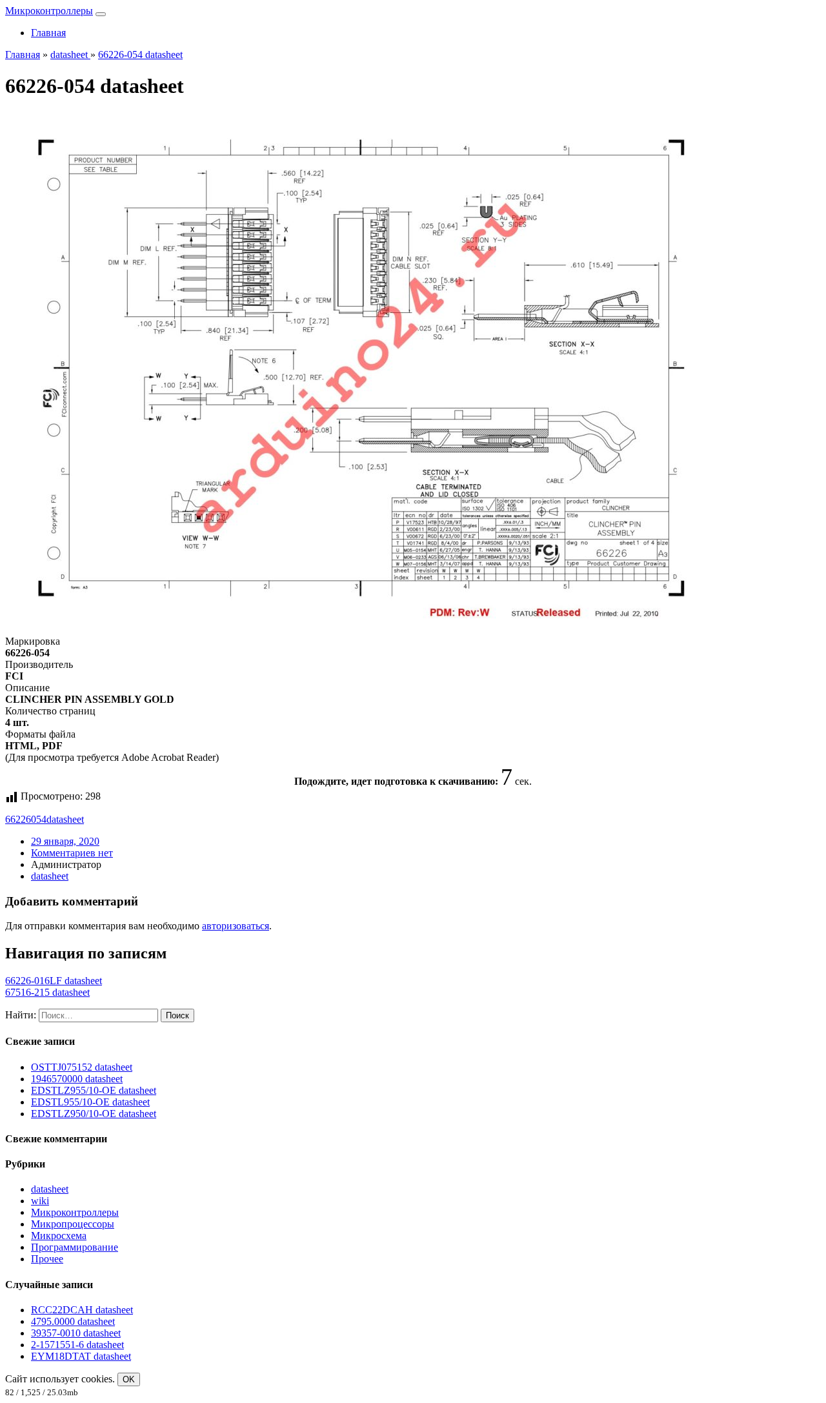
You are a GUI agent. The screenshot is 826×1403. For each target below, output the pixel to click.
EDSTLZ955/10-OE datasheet (93, 1090)
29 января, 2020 (65, 841)
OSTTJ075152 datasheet (81, 1067)
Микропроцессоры (72, 1223)
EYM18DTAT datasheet (81, 1356)
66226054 (25, 819)
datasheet (65, 819)
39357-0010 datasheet (76, 1332)
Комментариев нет (72, 852)
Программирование (74, 1247)
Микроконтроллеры (49, 10)
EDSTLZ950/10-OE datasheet (93, 1113)
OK (129, 1379)
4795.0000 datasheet (73, 1321)
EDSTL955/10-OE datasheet (90, 1101)
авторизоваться (235, 925)
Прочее (47, 1258)
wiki (40, 1200)
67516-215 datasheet (47, 992)
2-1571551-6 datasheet (77, 1344)
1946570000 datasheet (77, 1078)
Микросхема (58, 1235)
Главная (48, 32)
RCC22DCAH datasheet (82, 1309)
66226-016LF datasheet (53, 980)
